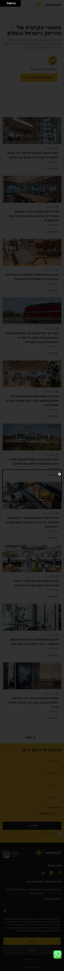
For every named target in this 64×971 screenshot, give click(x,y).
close (60, 474)
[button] (57, 954)
